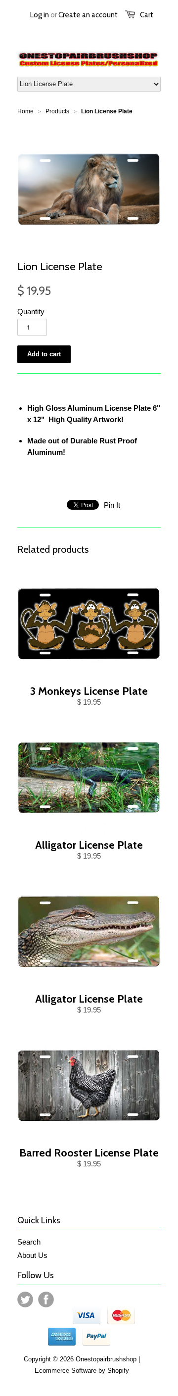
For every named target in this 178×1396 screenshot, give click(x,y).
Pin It (112, 505)
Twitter (25, 1299)
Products (57, 111)
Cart (146, 14)
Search (29, 1242)
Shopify (118, 1370)
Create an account (88, 14)
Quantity (30, 311)
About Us (32, 1255)
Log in (39, 14)
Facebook (46, 1299)
